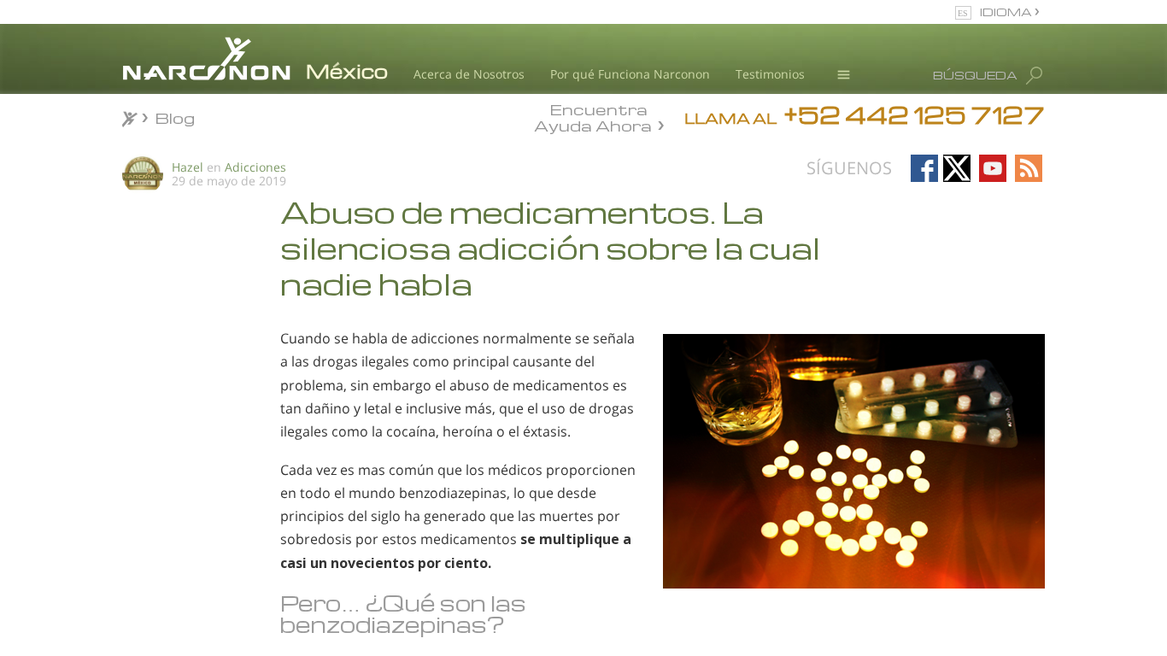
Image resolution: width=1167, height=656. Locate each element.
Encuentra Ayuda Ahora (593, 116)
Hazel (187, 167)
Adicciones (255, 167)
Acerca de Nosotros (469, 74)
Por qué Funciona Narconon (630, 74)
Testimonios (770, 74)
